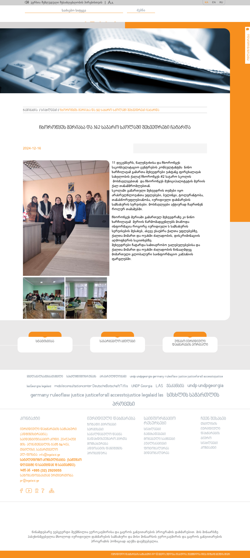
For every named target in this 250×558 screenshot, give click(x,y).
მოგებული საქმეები (159, 439)
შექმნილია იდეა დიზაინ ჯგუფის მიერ (209, 554)
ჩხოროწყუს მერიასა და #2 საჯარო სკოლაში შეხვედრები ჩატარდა (109, 110)
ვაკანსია (175, 386)
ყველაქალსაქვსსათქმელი (45, 376)
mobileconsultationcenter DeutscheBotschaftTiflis (91, 386)
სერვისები (95, 429)
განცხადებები (155, 434)
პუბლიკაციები (155, 443)
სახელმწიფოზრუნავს (81, 376)
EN (214, 2)
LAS (159, 386)
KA (206, 2)
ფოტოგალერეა (156, 448)
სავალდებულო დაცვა (104, 434)
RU (221, 2)
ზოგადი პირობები (101, 424)
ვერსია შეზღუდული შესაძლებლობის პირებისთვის (68, 2)
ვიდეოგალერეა (156, 453)
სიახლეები (49, 110)
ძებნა (141, 10)
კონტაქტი (208, 448)
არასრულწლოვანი (113, 376)
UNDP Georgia (141, 386)
